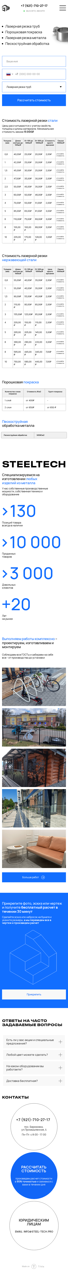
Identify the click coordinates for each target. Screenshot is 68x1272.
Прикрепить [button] (34, 994)
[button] (34, 877)
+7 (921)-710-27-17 (34, 6)
